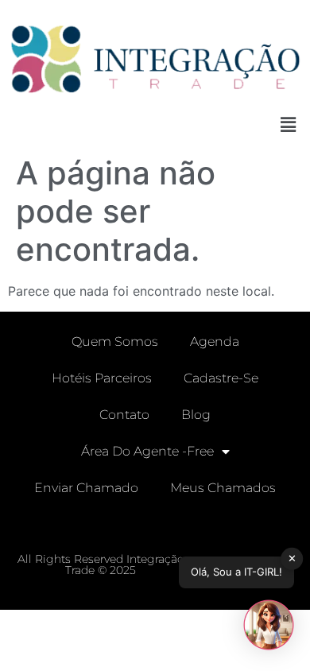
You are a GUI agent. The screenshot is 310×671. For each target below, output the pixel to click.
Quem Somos (115, 341)
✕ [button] (292, 558)
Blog (196, 414)
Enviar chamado (86, 487)
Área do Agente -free (147, 451)
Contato (124, 414)
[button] (288, 125)
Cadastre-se (221, 378)
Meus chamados (223, 487)
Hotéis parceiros (102, 378)
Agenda (214, 341)
